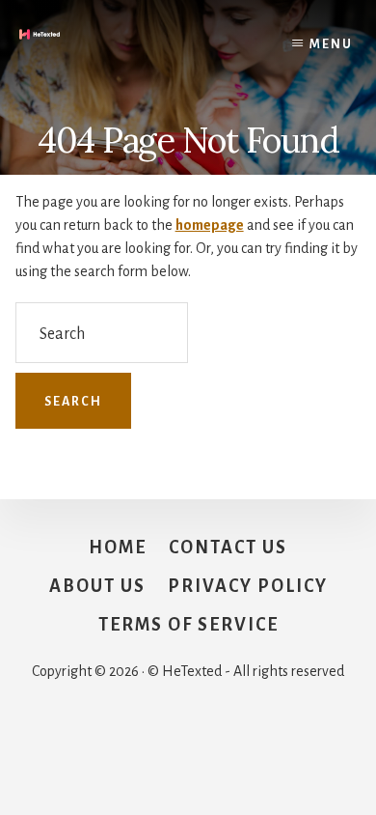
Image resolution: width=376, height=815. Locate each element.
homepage (209, 225)
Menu (331, 44)
